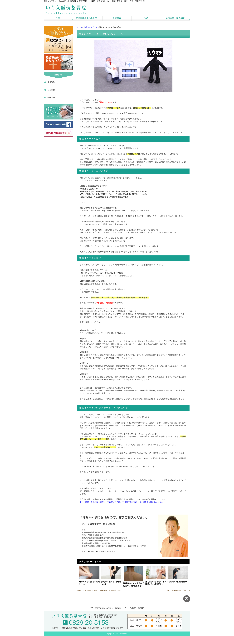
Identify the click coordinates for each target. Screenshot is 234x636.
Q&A (125, 608)
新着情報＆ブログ (90, 27)
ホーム (79, 27)
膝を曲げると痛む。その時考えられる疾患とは (155, 583)
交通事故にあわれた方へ (104, 608)
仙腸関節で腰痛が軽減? (177, 582)
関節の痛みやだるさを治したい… (89, 583)
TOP (91, 608)
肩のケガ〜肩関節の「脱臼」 (178, 590)
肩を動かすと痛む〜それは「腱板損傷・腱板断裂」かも (99, 590)
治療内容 (118, 608)
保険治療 (51, 97)
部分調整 (51, 90)
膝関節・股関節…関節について (111, 583)
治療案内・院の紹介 (137, 608)
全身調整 (51, 82)
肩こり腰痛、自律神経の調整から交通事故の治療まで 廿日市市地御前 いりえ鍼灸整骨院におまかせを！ (122, 502)
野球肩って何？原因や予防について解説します (133, 584)
